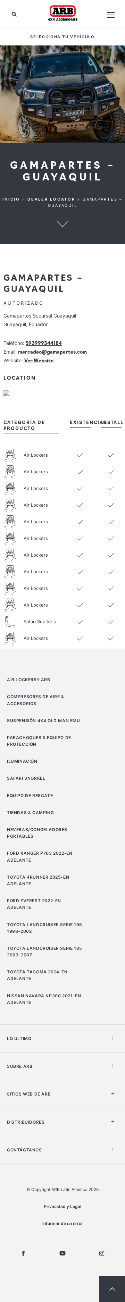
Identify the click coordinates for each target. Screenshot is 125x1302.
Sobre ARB (19, 1066)
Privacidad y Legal (62, 1206)
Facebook (23, 1253)
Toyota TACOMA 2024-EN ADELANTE (37, 975)
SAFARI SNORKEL (26, 778)
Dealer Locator (51, 199)
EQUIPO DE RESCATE (30, 795)
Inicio (11, 199)
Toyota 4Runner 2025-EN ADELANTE (38, 880)
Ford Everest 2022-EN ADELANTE (34, 904)
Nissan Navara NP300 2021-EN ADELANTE (44, 999)
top (112, 1289)
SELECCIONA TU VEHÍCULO (62, 36)
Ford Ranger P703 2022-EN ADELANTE (39, 856)
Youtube (62, 1253)
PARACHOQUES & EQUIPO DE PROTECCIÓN (39, 741)
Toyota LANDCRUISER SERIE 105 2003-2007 (44, 951)
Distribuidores (25, 1122)
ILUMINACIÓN (22, 761)
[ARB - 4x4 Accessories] (62, 13)
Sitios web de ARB (29, 1094)
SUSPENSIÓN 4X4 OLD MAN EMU (43, 720)
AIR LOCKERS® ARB (28, 679)
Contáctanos (24, 1149)
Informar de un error (62, 1223)
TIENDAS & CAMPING (30, 812)
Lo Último (19, 1038)
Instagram (101, 1253)
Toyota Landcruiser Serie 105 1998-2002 (44, 928)
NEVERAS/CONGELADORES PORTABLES (37, 833)
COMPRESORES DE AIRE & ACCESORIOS (35, 700)
